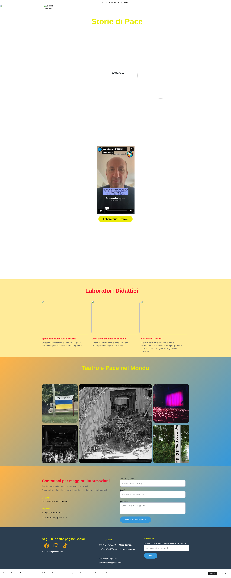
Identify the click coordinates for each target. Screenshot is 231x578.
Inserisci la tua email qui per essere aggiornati (165, 543)
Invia (151, 556)
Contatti (182, 10)
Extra (168, 10)
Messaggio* (124, 501)
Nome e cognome (127, 479)
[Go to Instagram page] (56, 545)
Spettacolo (106, 10)
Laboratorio (121, 10)
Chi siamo (91, 10)
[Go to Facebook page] (46, 545)
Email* (122, 490)
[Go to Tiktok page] (65, 545)
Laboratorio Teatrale (115, 219)
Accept (212, 573)
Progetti (154, 10)
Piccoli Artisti (139, 10)
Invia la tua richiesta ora (135, 519)
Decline (223, 573)
